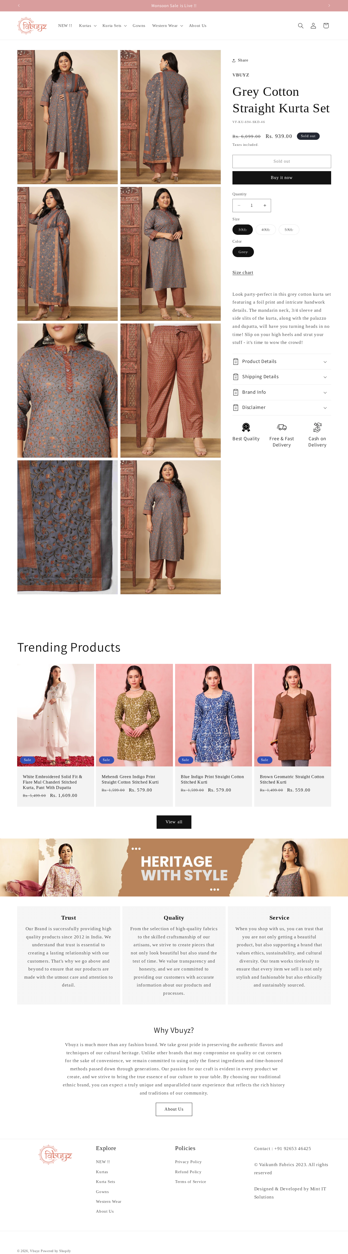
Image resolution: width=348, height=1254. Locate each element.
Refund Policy (188, 1172)
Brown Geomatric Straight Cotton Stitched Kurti (292, 780)
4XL (269, 231)
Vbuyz (35, 1251)
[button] (87, 26)
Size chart (242, 272)
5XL (292, 231)
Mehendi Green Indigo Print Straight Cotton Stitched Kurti (130, 780)
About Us (174, 1109)
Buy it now (282, 177)
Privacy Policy (188, 1162)
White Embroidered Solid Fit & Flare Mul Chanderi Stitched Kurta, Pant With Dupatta (52, 782)
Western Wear (109, 1201)
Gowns (102, 1192)
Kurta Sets (105, 1181)
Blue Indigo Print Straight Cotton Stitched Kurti (212, 780)
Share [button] (243, 60)
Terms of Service (190, 1181)
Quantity (239, 194)
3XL (245, 231)
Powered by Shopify (56, 1251)
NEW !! (103, 1162)
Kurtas (102, 1172)
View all (174, 821)
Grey (246, 253)
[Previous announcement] (19, 5)
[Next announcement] (329, 5)
